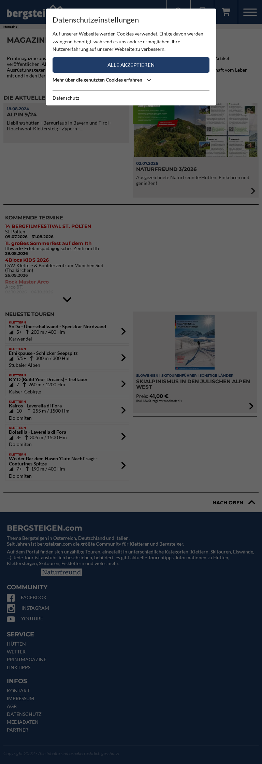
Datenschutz (66, 98)
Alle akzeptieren (131, 65)
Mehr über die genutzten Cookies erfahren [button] (98, 80)
